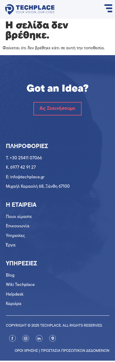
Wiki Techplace (20, 285)
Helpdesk (15, 294)
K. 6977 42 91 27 (21, 167)
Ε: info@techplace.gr (25, 177)
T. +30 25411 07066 (24, 158)
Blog (10, 275)
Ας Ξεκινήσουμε (57, 108)
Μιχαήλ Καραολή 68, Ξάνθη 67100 (38, 186)
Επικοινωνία (17, 226)
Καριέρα (13, 304)
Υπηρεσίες (15, 236)
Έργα (11, 245)
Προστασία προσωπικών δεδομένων (75, 351)
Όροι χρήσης (26, 351)
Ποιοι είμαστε (19, 217)
